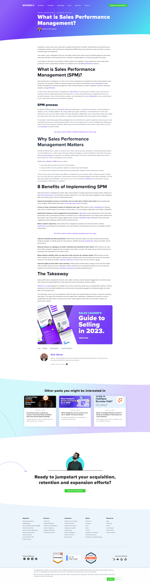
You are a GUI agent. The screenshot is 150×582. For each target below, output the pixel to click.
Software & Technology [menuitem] (71, 521)
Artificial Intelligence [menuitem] (70, 532)
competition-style (84, 218)
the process (74, 92)
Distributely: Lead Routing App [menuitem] (93, 537)
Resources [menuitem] (109, 518)
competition (98, 207)
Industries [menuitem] (68, 518)
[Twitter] (24, 559)
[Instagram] (36, 559)
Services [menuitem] (46, 518)
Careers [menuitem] (87, 530)
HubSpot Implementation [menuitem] (50, 526)
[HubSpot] (114, 559)
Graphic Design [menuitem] (27, 539)
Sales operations (54, 348)
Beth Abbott (52, 29)
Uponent (82, 213)
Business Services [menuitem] (69, 535)
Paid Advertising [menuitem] (27, 535)
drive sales (64, 109)
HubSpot (45, 348)
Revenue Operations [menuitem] (28, 521)
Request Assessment (118, 5)
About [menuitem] (87, 518)
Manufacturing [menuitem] (68, 537)
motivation (43, 127)
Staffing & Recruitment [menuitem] (71, 526)
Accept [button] (110, 579)
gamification (89, 64)
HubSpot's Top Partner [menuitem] (91, 532)
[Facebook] (28, 559)
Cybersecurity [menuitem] (68, 530)
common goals (47, 155)
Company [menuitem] (88, 523)
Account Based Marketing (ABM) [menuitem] (31, 526)
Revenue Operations (67, 348)
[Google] (121, 559)
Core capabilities (97, 83)
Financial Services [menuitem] (69, 523)
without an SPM (51, 161)
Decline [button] (118, 579)
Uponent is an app (44, 286)
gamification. (51, 88)
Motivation (93, 96)
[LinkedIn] (67, 364)
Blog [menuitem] (107, 521)
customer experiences (67, 260)
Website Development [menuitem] (29, 532)
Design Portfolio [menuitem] (110, 532)
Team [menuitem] (86, 526)
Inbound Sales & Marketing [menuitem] (30, 530)
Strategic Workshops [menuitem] (49, 530)
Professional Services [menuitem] (49, 532)
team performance (87, 241)
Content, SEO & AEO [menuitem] (28, 537)
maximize (88, 179)
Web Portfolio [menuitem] (110, 530)
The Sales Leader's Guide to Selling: (75, 132)
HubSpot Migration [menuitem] (49, 523)
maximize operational (67, 268)
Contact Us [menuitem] (88, 521)
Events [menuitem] (108, 526)
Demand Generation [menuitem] (28, 528)
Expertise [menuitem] (26, 518)
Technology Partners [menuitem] (91, 535)
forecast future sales (73, 203)
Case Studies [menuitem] (110, 528)
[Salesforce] (118, 559)
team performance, (47, 195)
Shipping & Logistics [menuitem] (70, 528)
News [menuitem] (87, 528)
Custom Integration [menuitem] (49, 528)
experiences (42, 226)
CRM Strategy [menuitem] (26, 523)
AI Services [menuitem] (47, 521)
